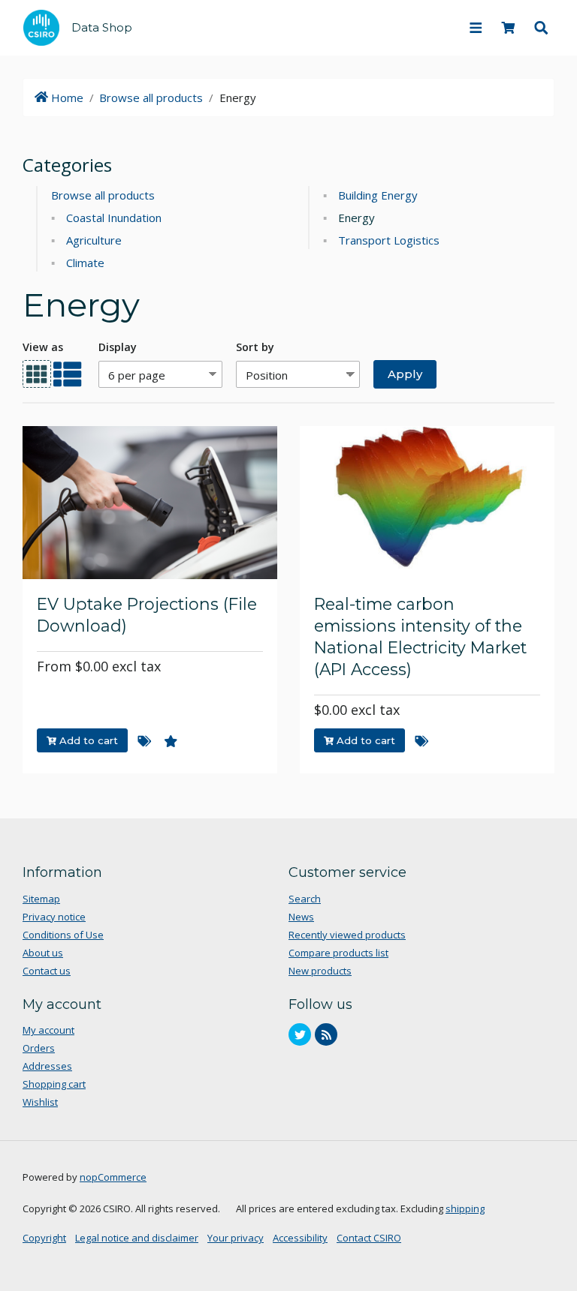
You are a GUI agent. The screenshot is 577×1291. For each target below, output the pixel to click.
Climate (85, 262)
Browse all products (151, 97)
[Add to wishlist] (171, 742)
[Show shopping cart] (508, 27)
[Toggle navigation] (475, 27)
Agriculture (94, 240)
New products (320, 970)
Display (117, 347)
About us (43, 952)
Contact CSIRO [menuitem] (369, 1237)
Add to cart (87, 740)
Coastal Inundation (114, 217)
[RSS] (326, 1034)
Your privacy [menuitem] (235, 1237)
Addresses (47, 1066)
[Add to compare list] (144, 742)
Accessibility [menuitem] (300, 1237)
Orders (39, 1048)
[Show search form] (540, 27)
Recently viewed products (347, 934)
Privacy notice (54, 916)
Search (304, 898)
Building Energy (378, 195)
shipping (465, 1208)
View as (43, 347)
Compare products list (338, 952)
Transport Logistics (389, 240)
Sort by (255, 347)
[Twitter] (299, 1034)
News (301, 916)
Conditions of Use (63, 934)
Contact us (47, 970)
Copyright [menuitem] (44, 1237)
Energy (356, 217)
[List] (67, 374)
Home (60, 97)
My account (48, 1030)
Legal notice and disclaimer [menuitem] (136, 1237)
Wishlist (40, 1102)
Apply (397, 371)
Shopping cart (54, 1084)
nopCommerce (113, 1177)
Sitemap (41, 898)
